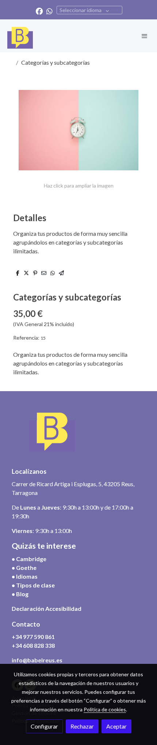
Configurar (44, 726)
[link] (20, 36)
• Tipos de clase (33, 585)
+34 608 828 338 (33, 645)
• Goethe (24, 567)
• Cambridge (29, 558)
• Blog (20, 593)
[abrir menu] (144, 36)
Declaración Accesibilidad (46, 608)
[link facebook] (39, 10)
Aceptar (116, 726)
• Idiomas (25, 576)
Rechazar (82, 726)
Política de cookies (105, 709)
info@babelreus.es (37, 660)
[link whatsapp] (49, 10)
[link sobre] (78, 433)
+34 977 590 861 (33, 636)
